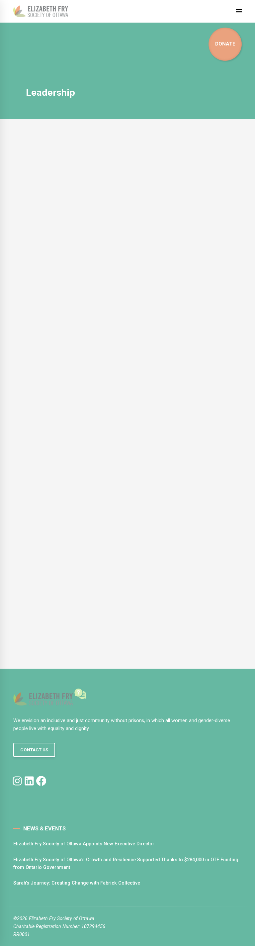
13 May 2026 (48, 398)
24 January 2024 (51, 631)
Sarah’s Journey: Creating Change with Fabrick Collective (76, 883)
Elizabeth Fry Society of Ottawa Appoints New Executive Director (83, 843)
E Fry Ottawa (50, 392)
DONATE (225, 44)
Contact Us (34, 750)
